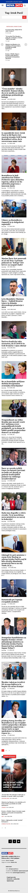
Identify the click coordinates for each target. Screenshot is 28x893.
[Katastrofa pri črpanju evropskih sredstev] (14, 588)
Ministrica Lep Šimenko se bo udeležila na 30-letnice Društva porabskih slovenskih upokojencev (13, 46)
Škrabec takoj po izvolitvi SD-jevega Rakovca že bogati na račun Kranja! (13, 684)
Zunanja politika (6, 823)
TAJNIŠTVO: (9, 870)
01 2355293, (15, 870)
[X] (14, 841)
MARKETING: (9, 872)
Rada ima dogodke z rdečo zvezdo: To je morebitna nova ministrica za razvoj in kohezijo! (14, 516)
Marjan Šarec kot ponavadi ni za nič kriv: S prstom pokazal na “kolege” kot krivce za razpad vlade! (14, 261)
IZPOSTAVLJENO (5, 798)
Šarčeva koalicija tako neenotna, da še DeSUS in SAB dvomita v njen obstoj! (14, 343)
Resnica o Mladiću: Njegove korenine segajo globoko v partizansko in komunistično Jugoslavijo (12, 56)
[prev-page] (2, 44)
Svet (3, 816)
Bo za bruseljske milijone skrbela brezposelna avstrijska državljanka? (13, 383)
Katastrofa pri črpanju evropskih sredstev (12, 600)
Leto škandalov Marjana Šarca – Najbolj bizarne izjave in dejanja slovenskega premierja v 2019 (13, 303)
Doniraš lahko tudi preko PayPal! (14, 1)
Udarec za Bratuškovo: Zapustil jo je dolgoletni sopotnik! (13, 222)
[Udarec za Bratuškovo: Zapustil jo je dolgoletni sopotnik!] (14, 208)
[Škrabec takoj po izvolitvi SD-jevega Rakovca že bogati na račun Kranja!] (14, 671)
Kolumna (4, 604)
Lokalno (4, 688)
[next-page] (25, 44)
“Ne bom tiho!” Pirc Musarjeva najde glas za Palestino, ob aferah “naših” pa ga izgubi (13, 38)
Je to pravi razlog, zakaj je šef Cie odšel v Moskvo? (13, 30)
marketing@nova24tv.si (19, 872)
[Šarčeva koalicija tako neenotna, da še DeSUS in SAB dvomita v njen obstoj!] (14, 330)
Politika (4, 99)
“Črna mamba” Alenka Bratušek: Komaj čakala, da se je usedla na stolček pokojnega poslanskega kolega (13, 92)
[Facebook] (10, 841)
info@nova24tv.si (13, 869)
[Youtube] (18, 841)
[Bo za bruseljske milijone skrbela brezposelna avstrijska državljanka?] (14, 370)
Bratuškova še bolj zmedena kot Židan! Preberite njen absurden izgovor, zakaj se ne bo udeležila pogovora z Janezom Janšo (13, 180)
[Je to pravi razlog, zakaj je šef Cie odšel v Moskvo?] (14, 774)
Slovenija (4, 567)
